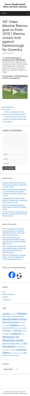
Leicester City (6, 334)
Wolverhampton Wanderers (12, 355)
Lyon (23, 334)
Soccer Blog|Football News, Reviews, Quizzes (15, 5)
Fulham (20, 328)
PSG (25, 343)
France (16, 328)
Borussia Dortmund (10, 322)
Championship (9, 107)
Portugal (21, 343)
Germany (24, 328)
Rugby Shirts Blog (8, 294)
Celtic (7, 325)
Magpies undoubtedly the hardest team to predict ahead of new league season (14, 207)
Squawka (5, 297)
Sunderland (13, 349)
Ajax (11, 313)
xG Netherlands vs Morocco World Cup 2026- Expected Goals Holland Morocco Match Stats (14, 257)
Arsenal (21, 313)
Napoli (4, 343)
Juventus (17, 330)
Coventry (7, 109)
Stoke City (8, 349)
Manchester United (12, 340)
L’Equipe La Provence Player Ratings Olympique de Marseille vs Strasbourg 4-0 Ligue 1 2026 (14, 185)
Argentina (14, 313)
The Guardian (6, 299)
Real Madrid (8, 346)
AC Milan (6, 314)
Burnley (3, 325)
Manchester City (10, 336)
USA (11, 353)
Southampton (21, 346)
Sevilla (16, 346)
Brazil (20, 322)
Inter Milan (6, 330)
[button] (28, 13)
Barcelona (7, 319)
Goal (3, 291)
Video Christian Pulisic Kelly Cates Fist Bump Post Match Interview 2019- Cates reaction (14, 119)
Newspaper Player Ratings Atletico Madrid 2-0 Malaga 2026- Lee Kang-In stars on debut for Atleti (14, 200)
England (4, 328)
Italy (12, 330)
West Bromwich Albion (18, 353)
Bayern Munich (20, 319)
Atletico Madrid (19, 316)
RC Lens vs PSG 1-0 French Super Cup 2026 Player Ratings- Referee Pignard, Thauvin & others (14, 214)
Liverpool (16, 333)
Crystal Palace (21, 325)
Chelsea (13, 325)
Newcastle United (13, 343)
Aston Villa (10, 316)
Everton (11, 328)
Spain (3, 349)
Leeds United (24, 330)
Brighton (24, 322)
